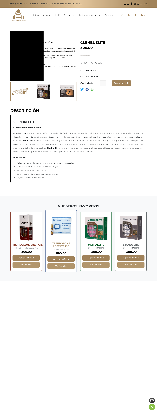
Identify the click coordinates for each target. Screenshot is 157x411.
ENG (146, 4)
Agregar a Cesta (26, 258)
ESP (141, 4)
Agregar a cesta (121, 83)
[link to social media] (152, 407)
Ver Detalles (26, 264)
